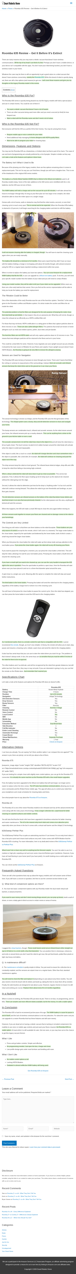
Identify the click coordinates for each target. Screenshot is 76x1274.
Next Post (69, 1079)
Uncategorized (6, 1248)
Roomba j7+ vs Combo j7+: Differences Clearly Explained (20, 1214)
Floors (4, 1236)
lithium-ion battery (46, 275)
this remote (14, 645)
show (12, 90)
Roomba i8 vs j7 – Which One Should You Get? (17, 1217)
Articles (4, 1230)
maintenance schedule (15, 967)
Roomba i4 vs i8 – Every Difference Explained (16, 1211)
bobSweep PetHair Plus (26, 865)
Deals (4, 1233)
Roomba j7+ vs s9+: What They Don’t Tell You (21, 1193)
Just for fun (5, 1242)
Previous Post (8, 1079)
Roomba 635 (39, 77)
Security (4, 1245)
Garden (4, 1239)
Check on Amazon (56, 742)
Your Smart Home (7, 1251)
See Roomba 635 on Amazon (38, 1071)
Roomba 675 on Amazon (38, 797)
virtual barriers (16, 948)
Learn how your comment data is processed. (45, 1147)
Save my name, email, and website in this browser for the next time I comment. (32, 1136)
